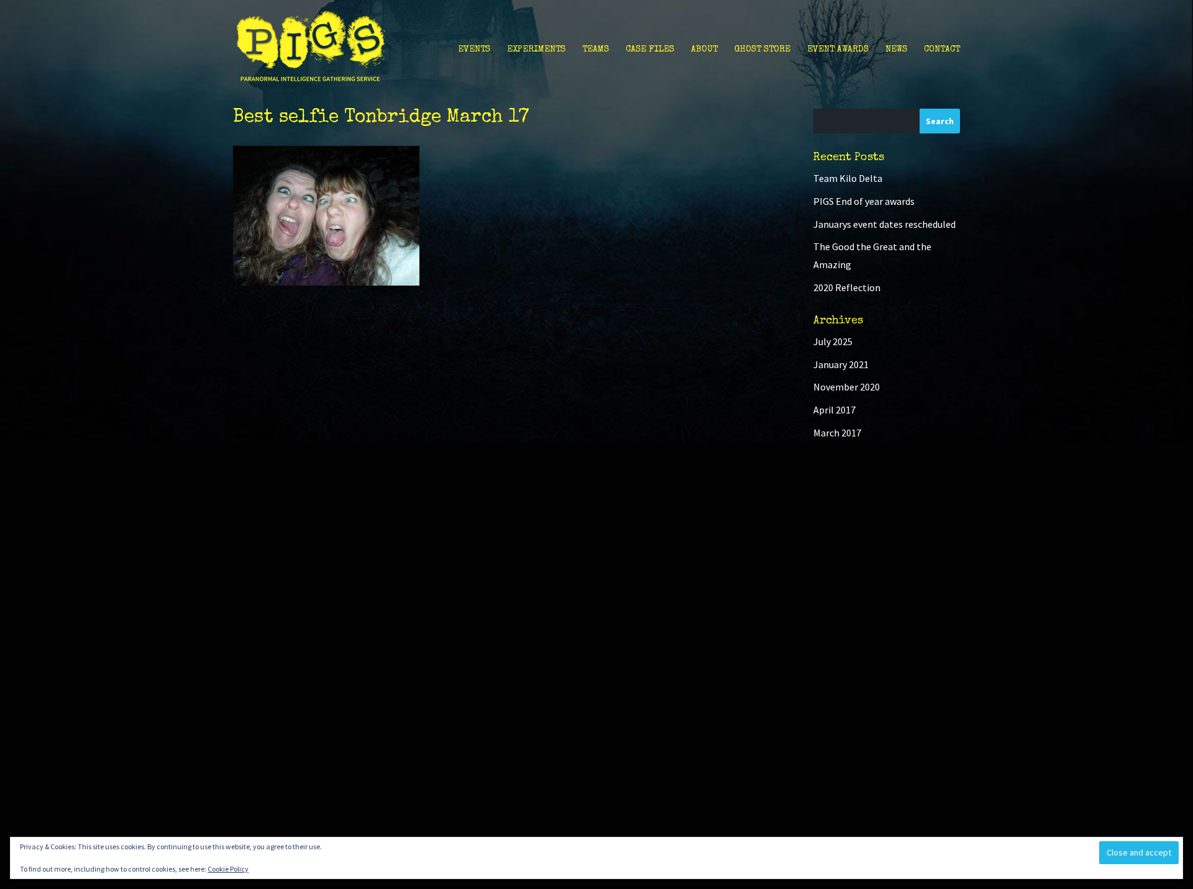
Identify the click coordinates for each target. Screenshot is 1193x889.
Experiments (536, 49)
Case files (650, 49)
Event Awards (838, 49)
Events (474, 49)
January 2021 (841, 364)
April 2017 (834, 410)
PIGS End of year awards (864, 201)
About (704, 49)
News (896, 49)
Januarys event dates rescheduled (884, 224)
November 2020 (846, 387)
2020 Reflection (846, 287)
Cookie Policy (228, 868)
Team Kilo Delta (847, 178)
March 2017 (837, 432)
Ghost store (762, 49)
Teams (595, 49)
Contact (942, 49)
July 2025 (832, 341)
